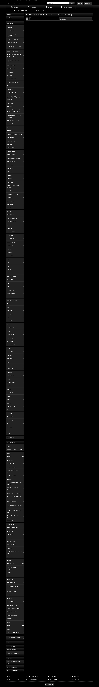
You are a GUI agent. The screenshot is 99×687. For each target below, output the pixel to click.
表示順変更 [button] (63, 19)
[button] (84, 7)
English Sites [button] (50, 684)
